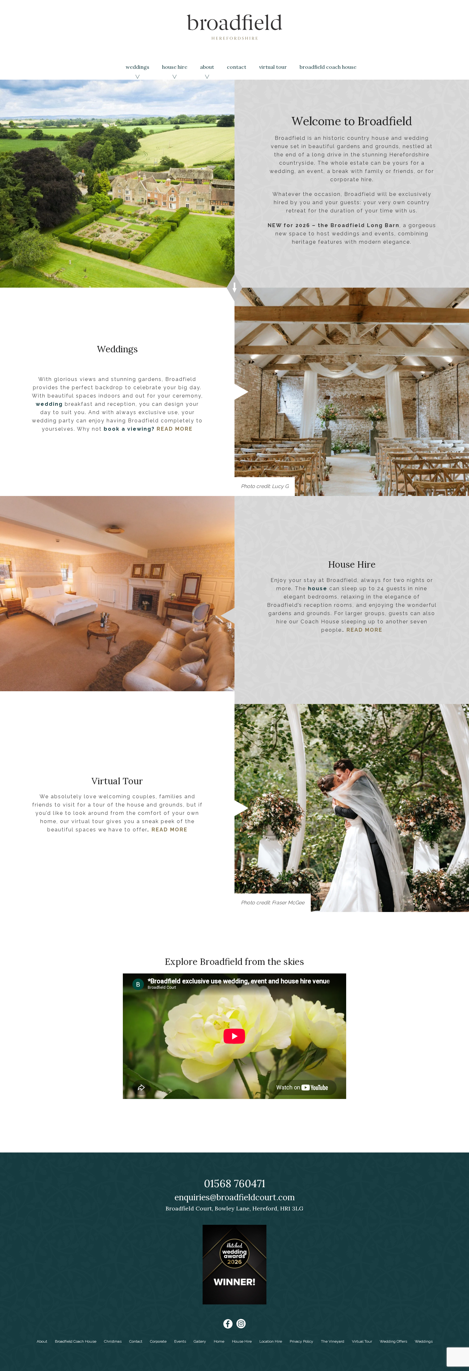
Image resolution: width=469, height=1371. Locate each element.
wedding (49, 404)
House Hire (174, 67)
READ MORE (175, 429)
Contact (236, 67)
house (317, 588)
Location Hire (270, 1341)
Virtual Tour (273, 67)
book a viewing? (129, 429)
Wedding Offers (393, 1341)
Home (219, 1341)
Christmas (113, 1341)
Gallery (200, 1341)
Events (180, 1341)
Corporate (158, 1341)
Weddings (137, 67)
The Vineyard (332, 1341)
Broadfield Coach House (328, 67)
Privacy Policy (301, 1341)
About (207, 67)
